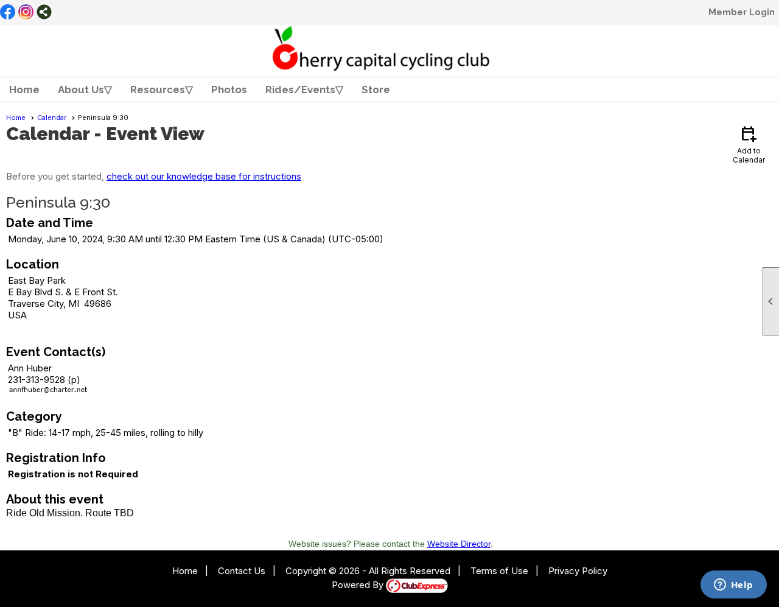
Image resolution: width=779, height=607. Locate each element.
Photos (229, 89)
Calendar (51, 117)
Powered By (359, 585)
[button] (85, 89)
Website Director (459, 544)
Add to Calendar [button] (749, 144)
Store (376, 89)
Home (24, 89)
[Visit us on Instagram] (25, 12)
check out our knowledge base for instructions (204, 176)
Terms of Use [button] (499, 571)
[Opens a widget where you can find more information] (733, 585)
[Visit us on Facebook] (7, 12)
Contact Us (241, 571)
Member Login (741, 12)
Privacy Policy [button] (577, 571)
